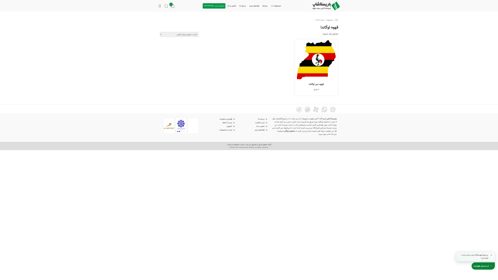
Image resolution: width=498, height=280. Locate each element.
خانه (336, 20)
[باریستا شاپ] (326, 6)
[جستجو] (166, 6)
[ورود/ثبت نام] (159, 6)
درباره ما (242, 6)
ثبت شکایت (260, 122)
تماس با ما (232, 6)
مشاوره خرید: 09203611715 (214, 6)
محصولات (277, 6)
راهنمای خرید (254, 6)
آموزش (229, 126)
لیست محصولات (225, 130)
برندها (265, 6)
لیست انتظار (227, 122)
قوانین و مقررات (225, 119)
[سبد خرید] (172, 5)
